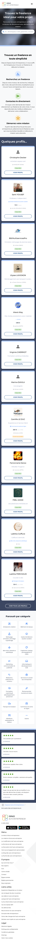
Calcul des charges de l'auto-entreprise (13, 916)
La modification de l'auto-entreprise (12, 841)
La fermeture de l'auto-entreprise (11, 844)
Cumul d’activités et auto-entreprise (12, 902)
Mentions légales (6, 926)
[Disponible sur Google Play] (24, 827)
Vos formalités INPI (7, 905)
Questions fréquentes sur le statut (11, 890)
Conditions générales (7, 932)
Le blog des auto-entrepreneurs (11, 853)
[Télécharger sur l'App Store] (11, 827)
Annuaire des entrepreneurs (9, 913)
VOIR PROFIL (18, 172)
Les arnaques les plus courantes (11, 893)
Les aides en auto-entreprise (10, 896)
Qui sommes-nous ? (7, 863)
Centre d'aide (5, 871)
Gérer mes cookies (7, 938)
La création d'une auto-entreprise (11, 838)
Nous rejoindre (5, 883)
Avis (2, 868)
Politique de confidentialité (9, 929)
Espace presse (5, 877)
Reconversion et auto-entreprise (11, 910)
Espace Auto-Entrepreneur (14, 805)
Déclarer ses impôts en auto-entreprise (13, 919)
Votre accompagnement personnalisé (12, 850)
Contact (3, 874)
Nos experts (5, 866)
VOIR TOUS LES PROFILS (18, 606)
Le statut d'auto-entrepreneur (10, 835)
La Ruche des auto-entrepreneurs (11, 856)
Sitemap (4, 935)
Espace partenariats (7, 880)
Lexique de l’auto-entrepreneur (10, 899)
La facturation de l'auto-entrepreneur (12, 847)
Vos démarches (6, 907)
